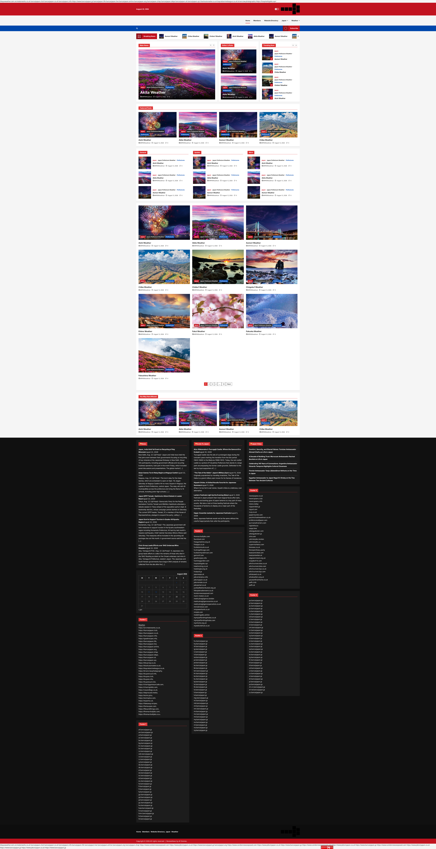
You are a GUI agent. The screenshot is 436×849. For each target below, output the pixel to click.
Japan (284, 20)
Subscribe (294, 28)
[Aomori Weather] (177, 74)
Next (229, 384)
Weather (294, 20)
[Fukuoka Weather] (271, 311)
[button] (137, 28)
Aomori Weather (251, 36)
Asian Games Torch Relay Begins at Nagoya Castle (158, 473)
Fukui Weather (198, 331)
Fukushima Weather (147, 375)
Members (257, 20)
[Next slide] (213, 45)
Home (247, 20)
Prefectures (170, 87)
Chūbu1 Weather (186, 36)
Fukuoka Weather (254, 331)
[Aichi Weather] (158, 124)
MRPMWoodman (147, 97)
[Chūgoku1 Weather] (271, 267)
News (143, 444)
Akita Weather (229, 36)
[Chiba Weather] (278, 124)
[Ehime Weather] (164, 311)
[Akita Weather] (198, 124)
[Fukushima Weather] (164, 355)
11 (149, 592)
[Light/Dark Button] (277, 9)
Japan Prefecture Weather (155, 87)
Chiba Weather (163, 36)
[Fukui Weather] (218, 311)
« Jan (140, 610)
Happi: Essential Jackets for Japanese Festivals (212, 513)
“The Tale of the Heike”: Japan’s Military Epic (211, 473)
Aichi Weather (208, 36)
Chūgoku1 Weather (254, 287)
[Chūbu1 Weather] (218, 267)
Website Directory (271, 20)
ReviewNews (171, 841)
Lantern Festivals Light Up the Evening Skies (211, 495)
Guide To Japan (203, 444)
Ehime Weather (145, 331)
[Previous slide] (210, 45)
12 (224, 384)
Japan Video (257, 444)
